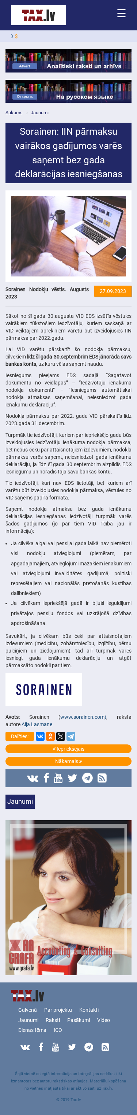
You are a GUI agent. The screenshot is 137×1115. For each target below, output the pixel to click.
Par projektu (58, 1010)
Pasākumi (78, 1020)
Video (103, 1020)
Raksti (53, 1020)
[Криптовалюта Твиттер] (72, 778)
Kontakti (89, 1010)
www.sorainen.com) (83, 717)
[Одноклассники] (50, 736)
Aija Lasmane (37, 724)
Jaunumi (28, 1020)
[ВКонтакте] (40, 736)
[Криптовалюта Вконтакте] (32, 778)
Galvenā (27, 1010)
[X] (60, 736)
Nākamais (67, 761)
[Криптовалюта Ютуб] (58, 778)
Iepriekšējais (70, 749)
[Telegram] (70, 736)
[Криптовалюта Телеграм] (87, 778)
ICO (58, 1030)
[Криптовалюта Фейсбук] (46, 778)
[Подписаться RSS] (102, 778)
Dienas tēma (32, 1030)
